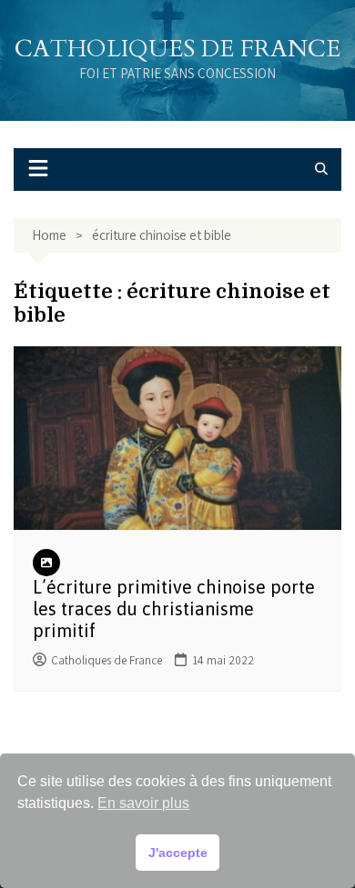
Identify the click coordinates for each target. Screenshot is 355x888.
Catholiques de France (177, 49)
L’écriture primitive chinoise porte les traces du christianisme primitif (174, 608)
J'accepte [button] (178, 852)
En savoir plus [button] (143, 803)
